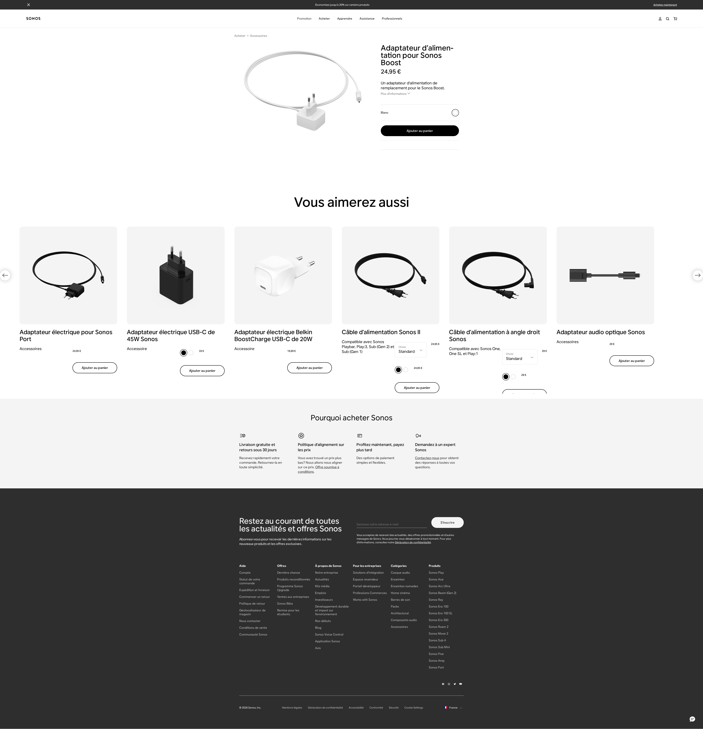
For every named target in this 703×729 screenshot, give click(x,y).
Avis (318, 648)
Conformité (376, 707)
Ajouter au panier (420, 131)
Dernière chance (288, 573)
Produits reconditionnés (293, 579)
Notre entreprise (326, 573)
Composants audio (404, 620)
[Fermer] (28, 4)
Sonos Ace (436, 579)
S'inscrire (447, 522)
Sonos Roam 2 (438, 627)
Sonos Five (436, 654)
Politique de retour (252, 603)
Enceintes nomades (404, 586)
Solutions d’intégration (368, 573)
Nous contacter (250, 621)
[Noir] (183, 352)
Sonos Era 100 (438, 606)
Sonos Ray (436, 600)
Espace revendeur (365, 579)
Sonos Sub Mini (439, 647)
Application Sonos (327, 641)
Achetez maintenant (665, 4)
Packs (395, 606)
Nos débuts (323, 621)
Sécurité (394, 707)
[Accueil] (33, 18)
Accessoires (258, 36)
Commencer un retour (254, 597)
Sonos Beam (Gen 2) (442, 593)
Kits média (322, 586)
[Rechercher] (667, 18)
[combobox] (411, 349)
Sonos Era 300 (438, 620)
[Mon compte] (660, 18)
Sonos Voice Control (329, 634)
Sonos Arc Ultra (439, 586)
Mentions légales (292, 707)
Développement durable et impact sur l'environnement (332, 610)
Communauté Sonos (253, 634)
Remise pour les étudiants (288, 612)
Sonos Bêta (285, 603)
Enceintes (398, 579)
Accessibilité (356, 707)
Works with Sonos (365, 600)
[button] (692, 719)
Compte (245, 573)
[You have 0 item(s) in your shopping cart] (675, 18)
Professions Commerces (370, 593)
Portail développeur (366, 586)
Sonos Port (436, 667)
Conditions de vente (253, 628)
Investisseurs (324, 600)
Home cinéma (400, 593)
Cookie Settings (413, 707)
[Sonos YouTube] (461, 684)
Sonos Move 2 (438, 633)
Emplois (320, 593)
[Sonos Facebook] (443, 684)
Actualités (322, 579)
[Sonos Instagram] (449, 684)
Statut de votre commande (249, 581)
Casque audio (400, 573)
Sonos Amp (437, 661)
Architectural (400, 613)
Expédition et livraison (254, 590)
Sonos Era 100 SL (441, 613)
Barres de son (400, 600)
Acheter (240, 36)
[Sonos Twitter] (455, 684)
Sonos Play (436, 573)
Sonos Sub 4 (437, 640)
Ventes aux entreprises (293, 597)
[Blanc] (455, 112)
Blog (318, 628)
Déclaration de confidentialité (413, 542)
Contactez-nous (427, 458)
